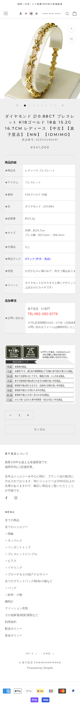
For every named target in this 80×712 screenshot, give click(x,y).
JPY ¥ (29, 653)
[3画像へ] (33, 105)
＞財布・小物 (13, 595)
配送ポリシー (13, 629)
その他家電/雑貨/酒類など (21, 615)
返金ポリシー (13, 635)
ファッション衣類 (16, 608)
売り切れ (40, 429)
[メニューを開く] (6, 13)
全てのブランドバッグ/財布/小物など (29, 581)
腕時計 (9, 602)
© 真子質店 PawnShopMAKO (40, 662)
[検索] (67, 13)
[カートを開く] (74, 14)
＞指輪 (9, 534)
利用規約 (10, 622)
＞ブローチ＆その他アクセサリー (26, 574)
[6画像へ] (46, 105)
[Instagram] (15, 497)
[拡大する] (71, 28)
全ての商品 (12, 520)
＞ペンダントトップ (18, 547)
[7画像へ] (51, 105)
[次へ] (62, 105)
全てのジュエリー (16, 527)
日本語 (47, 653)
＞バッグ (10, 588)
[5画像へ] (42, 105)
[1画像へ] (25, 105)
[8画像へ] (55, 105)
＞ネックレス (13, 540)
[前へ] (17, 105)
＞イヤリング (13, 568)
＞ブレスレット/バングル (21, 554)
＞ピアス (10, 561)
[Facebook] (6, 497)
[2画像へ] (29, 105)
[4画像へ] (38, 105)
